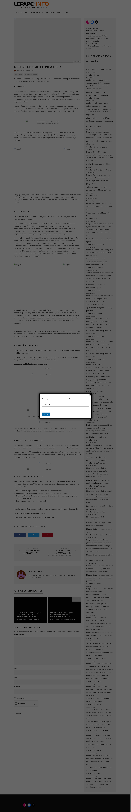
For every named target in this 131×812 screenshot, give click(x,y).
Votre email (46, 404)
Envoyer (46, 414)
